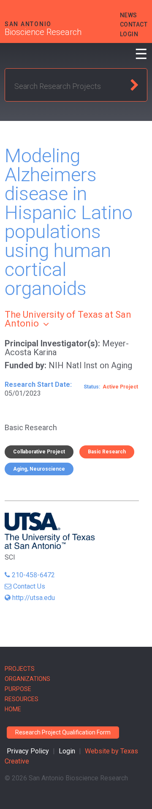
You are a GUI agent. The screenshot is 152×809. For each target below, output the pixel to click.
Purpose (18, 689)
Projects (20, 668)
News (128, 15)
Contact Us (29, 586)
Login (129, 34)
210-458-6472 (33, 575)
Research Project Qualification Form (63, 732)
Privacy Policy (28, 751)
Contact (134, 24)
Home (13, 709)
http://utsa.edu (33, 598)
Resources (21, 699)
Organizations (27, 678)
